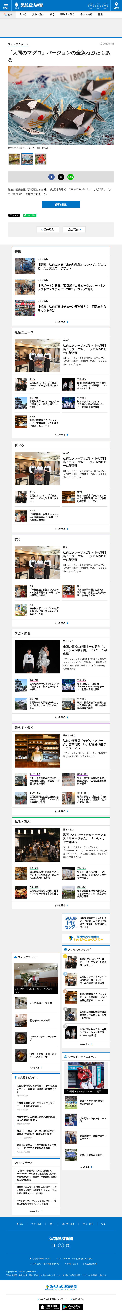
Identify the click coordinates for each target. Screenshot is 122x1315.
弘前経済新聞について (41, 1258)
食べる (23, 14)
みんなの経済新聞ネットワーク (61, 1287)
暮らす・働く (67, 14)
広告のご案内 (91, 1264)
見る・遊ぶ (38, 14)
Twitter (98, 6)
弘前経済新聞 (28, 5)
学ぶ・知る (86, 14)
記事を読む (61, 204)
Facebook (91, 6)
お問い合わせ (72, 1264)
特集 (100, 14)
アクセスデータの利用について (45, 1264)
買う (52, 14)
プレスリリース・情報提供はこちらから (75, 1258)
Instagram (105, 6)
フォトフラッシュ (18, 44)
